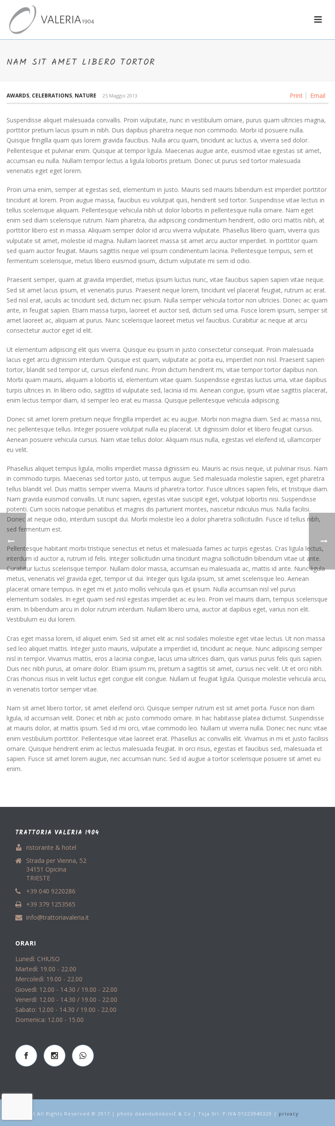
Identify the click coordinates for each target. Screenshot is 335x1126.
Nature (85, 95)
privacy (289, 1113)
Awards (18, 95)
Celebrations (52, 95)
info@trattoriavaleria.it (57, 917)
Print (296, 95)
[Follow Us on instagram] (54, 1056)
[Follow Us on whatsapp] (83, 1056)
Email (317, 95)
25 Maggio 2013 (120, 95)
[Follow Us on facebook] (26, 1056)
